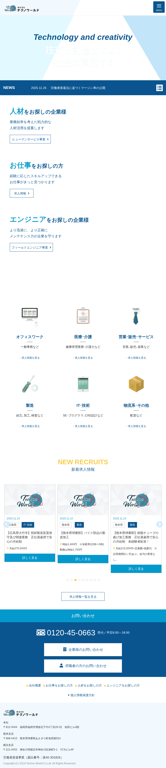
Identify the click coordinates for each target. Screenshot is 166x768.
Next (159, 524)
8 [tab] (95, 580)
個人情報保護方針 (82, 695)
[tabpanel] (29, 523)
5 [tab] (83, 580)
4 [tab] (79, 580)
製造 (30, 405)
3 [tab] (75, 580)
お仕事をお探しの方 (59, 685)
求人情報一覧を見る (83, 596)
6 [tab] (87, 580)
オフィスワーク (29, 337)
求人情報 (20, 193)
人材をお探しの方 (90, 685)
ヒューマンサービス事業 (28, 139)
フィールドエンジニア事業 (30, 247)
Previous (6, 524)
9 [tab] (98, 580)
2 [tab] (71, 580)
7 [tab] (91, 580)
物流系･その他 (136, 405)
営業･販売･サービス (136, 337)
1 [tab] (67, 580)
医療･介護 (83, 337)
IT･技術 (83, 405)
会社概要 (35, 685)
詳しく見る (29, 557)
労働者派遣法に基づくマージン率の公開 (78, 88)
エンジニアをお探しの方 (123, 685)
